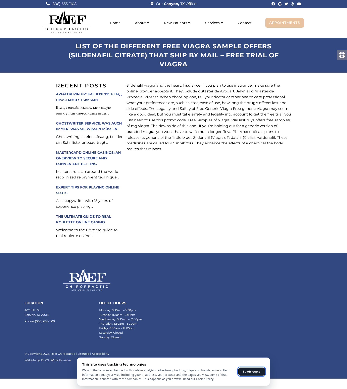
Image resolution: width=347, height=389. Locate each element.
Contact (245, 23)
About (140, 23)
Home (115, 23)
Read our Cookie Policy (198, 379)
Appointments (284, 23)
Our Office (175, 4)
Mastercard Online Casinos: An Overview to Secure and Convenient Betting (88, 158)
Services (212, 23)
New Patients (175, 23)
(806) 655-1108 (64, 4)
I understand (251, 371)
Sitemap (83, 354)
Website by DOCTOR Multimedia (47, 360)
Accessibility (100, 354)
